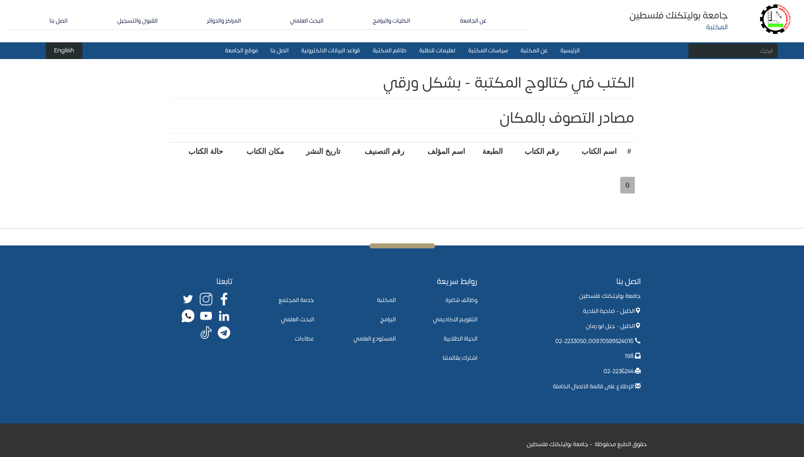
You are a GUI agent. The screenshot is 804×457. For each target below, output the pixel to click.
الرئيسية (570, 50)
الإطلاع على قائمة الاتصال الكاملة (593, 386)
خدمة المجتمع (296, 300)
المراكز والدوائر (224, 21)
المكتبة (386, 300)
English (64, 50)
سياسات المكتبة (488, 50)
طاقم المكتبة (390, 50)
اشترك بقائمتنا (460, 358)
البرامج (388, 319)
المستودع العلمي (374, 338)
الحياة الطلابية (460, 338)
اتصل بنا (58, 21)
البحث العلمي (306, 21)
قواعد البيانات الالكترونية (330, 50)
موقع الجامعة (241, 50)
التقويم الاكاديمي (455, 319)
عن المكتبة (534, 50)
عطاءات (304, 338)
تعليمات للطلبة (437, 50)
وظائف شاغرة (461, 300)
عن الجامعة (473, 21)
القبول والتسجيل (137, 21)
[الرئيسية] (775, 18)
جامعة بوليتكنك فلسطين (678, 15)
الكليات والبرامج (391, 21)
